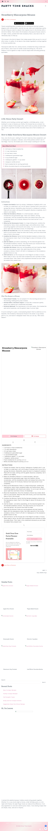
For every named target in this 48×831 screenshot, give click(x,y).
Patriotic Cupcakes (32, 639)
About (7, 823)
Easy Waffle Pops (42, 571)
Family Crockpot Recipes (10, 693)
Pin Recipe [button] (36, 436)
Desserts (3, 12)
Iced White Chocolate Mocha (35, 669)
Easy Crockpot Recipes (9, 690)
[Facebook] (2, 1)
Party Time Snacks (27, 823)
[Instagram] (8, 1)
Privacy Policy (38, 823)
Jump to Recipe (20, 23)
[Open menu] (45, 6)
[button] (14, 554)
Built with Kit (34, 546)
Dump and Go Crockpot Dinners (12, 700)
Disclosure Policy (16, 823)
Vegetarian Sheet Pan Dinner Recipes (14, 704)
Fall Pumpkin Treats (9, 697)
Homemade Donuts (8, 639)
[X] (5, 1)
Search (3, 680)
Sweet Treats (9, 12)
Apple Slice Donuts (8, 608)
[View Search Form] (46, 1)
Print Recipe (30, 23)
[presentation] (12, 595)
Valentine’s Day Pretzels (10, 669)
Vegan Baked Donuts (32, 608)
